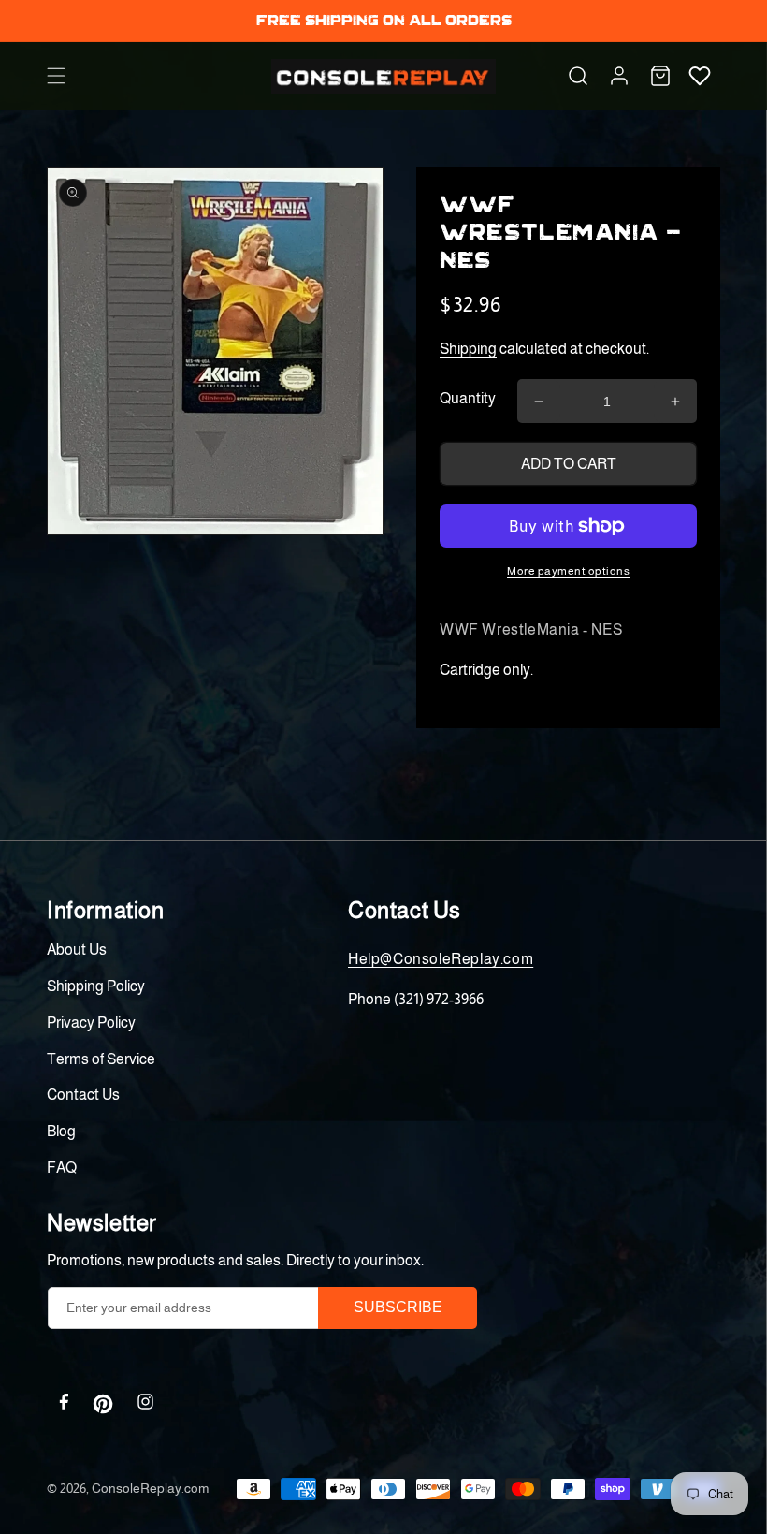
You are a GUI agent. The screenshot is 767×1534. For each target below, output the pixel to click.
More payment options (568, 570)
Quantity (468, 398)
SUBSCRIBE (398, 1307)
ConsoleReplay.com (150, 1488)
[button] (56, 75)
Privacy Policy (91, 1022)
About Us (77, 949)
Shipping (468, 349)
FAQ (62, 1168)
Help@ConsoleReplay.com (440, 959)
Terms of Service (101, 1059)
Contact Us (83, 1095)
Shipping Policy (96, 986)
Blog (61, 1131)
